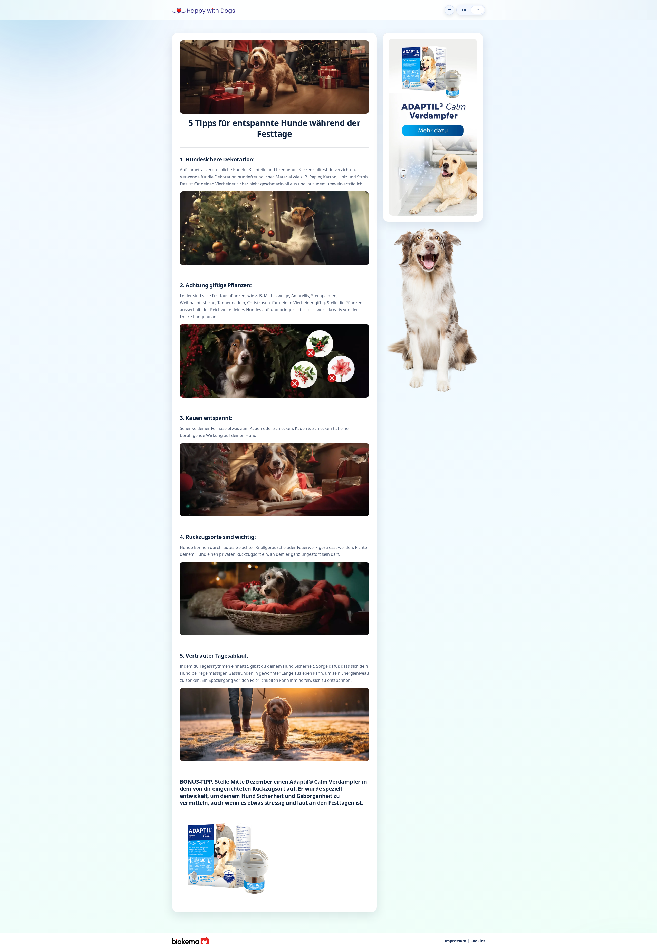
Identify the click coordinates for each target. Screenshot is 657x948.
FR (464, 10)
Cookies (477, 940)
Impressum (455, 940)
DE (477, 10)
